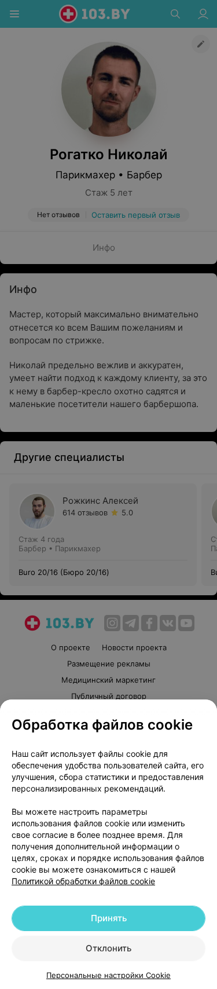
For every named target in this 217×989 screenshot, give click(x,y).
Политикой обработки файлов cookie (83, 881)
